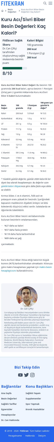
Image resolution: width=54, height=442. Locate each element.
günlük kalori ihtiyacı (11, 186)
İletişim (42, 435)
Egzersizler (6, 409)
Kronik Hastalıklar (35, 409)
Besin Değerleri (12, 10)
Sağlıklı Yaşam (33, 393)
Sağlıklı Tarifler (9, 404)
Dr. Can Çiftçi (10, 48)
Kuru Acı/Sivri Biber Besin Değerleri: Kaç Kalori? (32, 10)
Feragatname (15, 435)
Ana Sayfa (6, 393)
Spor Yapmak (32, 404)
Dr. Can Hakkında (10, 420)
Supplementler (33, 398)
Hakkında (30, 435)
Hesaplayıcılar (8, 414)
